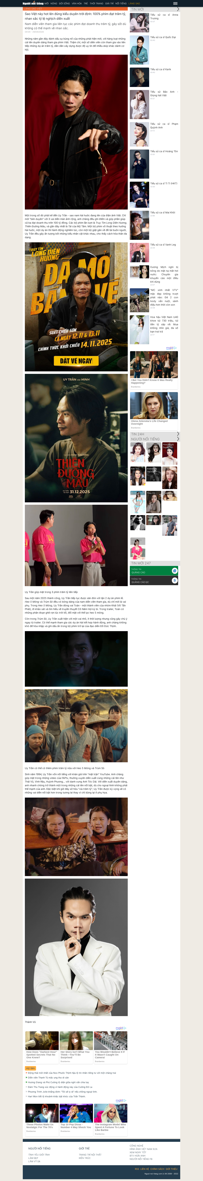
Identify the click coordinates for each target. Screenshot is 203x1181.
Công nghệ (136, 1145)
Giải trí (109, 3)
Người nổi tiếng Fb (141, 1159)
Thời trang (96, 3)
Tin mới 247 (141, 563)
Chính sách (157, 1169)
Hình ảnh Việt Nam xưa (143, 1149)
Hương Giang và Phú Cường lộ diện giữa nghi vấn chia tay (58, 1082)
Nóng (54, 3)
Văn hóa (77, 3)
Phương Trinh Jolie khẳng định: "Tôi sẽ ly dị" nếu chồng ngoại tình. (62, 1091)
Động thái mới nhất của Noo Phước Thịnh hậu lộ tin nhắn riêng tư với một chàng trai (72, 1072)
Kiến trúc (85, 1158)
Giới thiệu (171, 1169)
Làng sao (134, 3)
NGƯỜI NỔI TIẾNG (145, 439)
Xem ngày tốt (138, 1152)
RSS (137, 1169)
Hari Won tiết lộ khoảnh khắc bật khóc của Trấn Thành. (56, 1096)
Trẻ (86, 3)
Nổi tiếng (121, 3)
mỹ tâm (30, 1068)
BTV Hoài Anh (137, 1155)
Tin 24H (137, 434)
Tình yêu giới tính (39, 1154)
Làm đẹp (33, 1158)
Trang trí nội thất (90, 1154)
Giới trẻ (84, 1148)
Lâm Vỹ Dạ (34, 1161)
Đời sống (64, 3)
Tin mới (137, 9)
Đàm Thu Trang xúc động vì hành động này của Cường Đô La (60, 1087)
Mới (46, 3)
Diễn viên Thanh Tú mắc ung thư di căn (48, 1077)
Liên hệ (144, 1169)
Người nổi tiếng (39, 1148)
